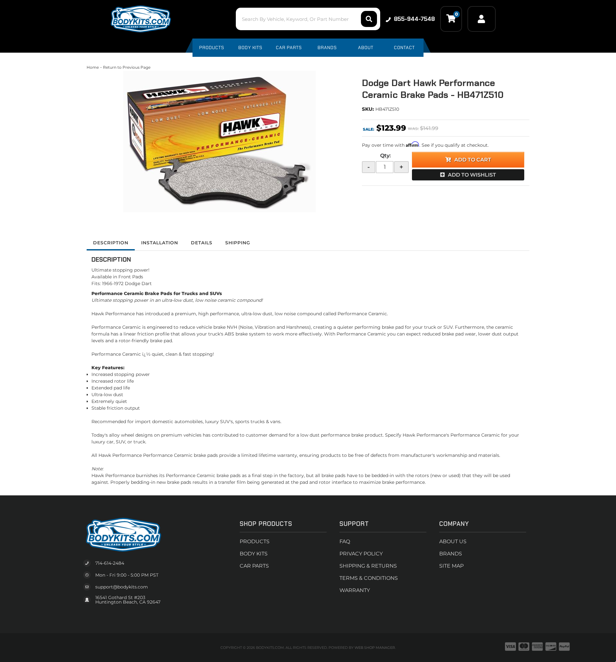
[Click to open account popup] (481, 19)
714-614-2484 (109, 563)
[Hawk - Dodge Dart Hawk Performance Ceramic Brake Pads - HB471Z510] (219, 141)
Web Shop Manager (375, 647)
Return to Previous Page (126, 67)
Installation (159, 243)
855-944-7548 (414, 19)
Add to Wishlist (472, 175)
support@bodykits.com (121, 587)
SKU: (368, 109)
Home (93, 67)
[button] (308, 19)
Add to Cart (472, 160)
